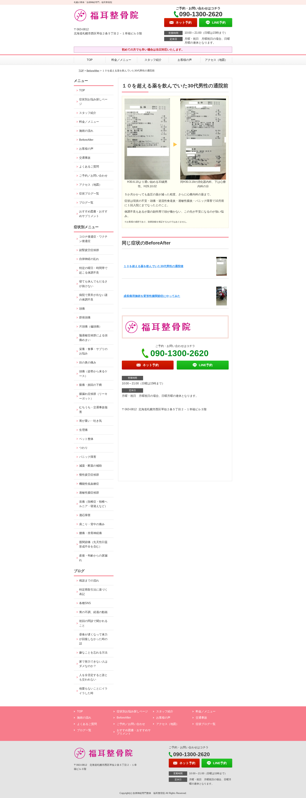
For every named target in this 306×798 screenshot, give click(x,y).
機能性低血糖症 (89, 483)
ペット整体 (86, 438)
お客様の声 (185, 59)
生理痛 (83, 429)
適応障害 (84, 515)
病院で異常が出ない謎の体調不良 (93, 297)
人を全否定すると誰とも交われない (93, 677)
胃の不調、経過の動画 (93, 612)
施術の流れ (86, 130)
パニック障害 (87, 456)
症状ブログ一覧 (89, 193)
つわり (83, 447)
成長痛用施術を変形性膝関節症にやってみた (152, 295)
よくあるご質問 (89, 166)
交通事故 (84, 157)
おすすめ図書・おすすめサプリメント (93, 214)
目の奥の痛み (87, 362)
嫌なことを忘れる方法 (93, 652)
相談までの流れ (89, 580)
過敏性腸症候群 (89, 492)
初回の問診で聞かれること (93, 623)
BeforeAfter (93, 70)
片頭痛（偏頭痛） (90, 326)
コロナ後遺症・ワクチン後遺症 (93, 239)
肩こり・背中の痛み (92, 524)
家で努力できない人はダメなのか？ (93, 664)
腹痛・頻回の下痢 (90, 384)
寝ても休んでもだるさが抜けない (93, 284)
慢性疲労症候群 (89, 474)
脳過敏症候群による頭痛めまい (93, 337)
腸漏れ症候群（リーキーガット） (93, 396)
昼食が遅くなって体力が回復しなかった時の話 (93, 639)
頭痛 (82, 308)
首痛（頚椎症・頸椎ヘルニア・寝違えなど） (93, 504)
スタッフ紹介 (153, 59)
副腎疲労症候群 (89, 250)
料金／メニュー (121, 59)
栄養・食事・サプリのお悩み (93, 351)
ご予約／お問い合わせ (93, 175)
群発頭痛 (84, 317)
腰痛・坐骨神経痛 (90, 533)
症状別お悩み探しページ (93, 101)
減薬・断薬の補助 (90, 465)
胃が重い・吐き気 (90, 420)
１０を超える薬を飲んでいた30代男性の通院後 (153, 266)
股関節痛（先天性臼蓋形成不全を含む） (93, 544)
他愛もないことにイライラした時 (93, 691)
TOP (90, 59)
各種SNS (85, 603)
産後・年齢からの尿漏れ (93, 558)
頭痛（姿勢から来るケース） (93, 373)
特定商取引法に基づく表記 (93, 592)
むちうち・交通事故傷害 (93, 409)
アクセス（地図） (216, 59)
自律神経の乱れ (89, 258)
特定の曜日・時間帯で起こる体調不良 (93, 270)
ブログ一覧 (86, 202)
